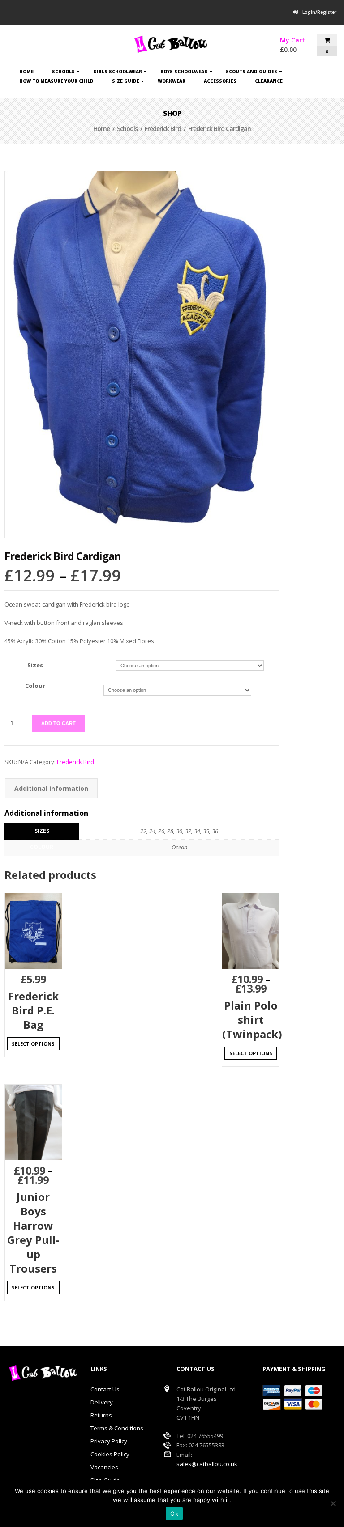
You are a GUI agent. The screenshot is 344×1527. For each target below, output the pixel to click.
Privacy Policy (108, 1441)
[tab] (51, 788)
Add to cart (58, 723)
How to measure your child (56, 82)
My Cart (304, 45)
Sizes (35, 665)
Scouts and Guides (251, 73)
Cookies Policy (109, 1454)
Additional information (51, 788)
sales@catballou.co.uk (206, 1464)
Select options (33, 1043)
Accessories (220, 82)
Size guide (125, 82)
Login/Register (319, 12)
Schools (63, 73)
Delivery (101, 1402)
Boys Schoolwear (183, 73)
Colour (35, 686)
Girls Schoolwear (117, 73)
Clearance (269, 81)
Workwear (171, 81)
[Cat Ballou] (172, 44)
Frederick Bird (163, 128)
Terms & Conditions (116, 1428)
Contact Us (105, 1389)
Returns (101, 1415)
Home (26, 72)
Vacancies (104, 1467)
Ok (174, 1513)
